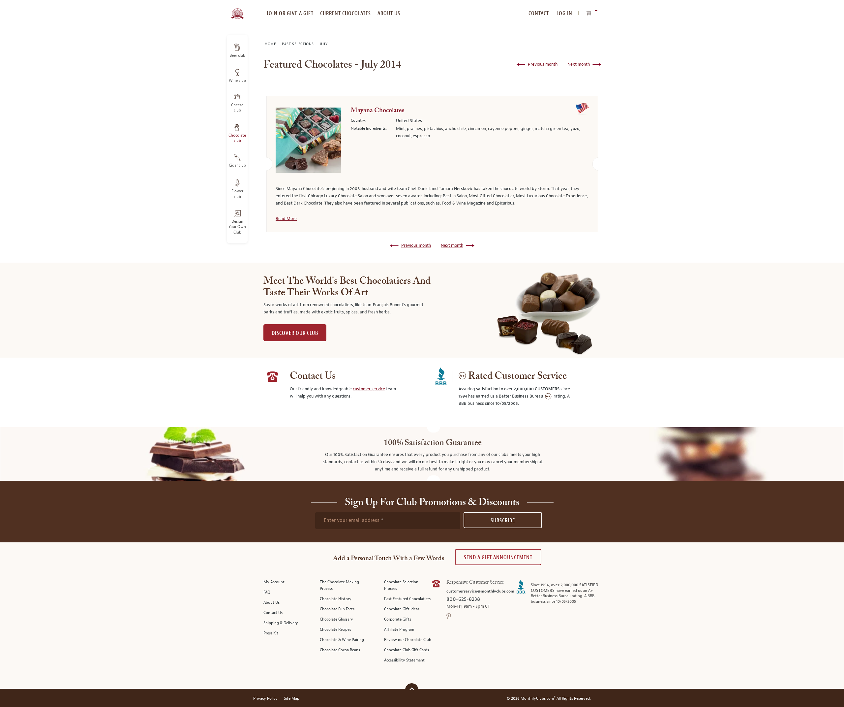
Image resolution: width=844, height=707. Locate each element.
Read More (286, 218)
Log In (564, 13)
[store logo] (237, 10)
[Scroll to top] (411, 689)
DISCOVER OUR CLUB (295, 333)
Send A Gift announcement (498, 557)
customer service (369, 389)
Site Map (291, 698)
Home (271, 44)
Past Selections (298, 44)
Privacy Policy (265, 698)
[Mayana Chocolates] (308, 142)
